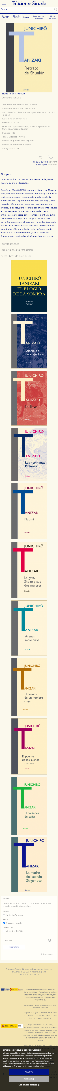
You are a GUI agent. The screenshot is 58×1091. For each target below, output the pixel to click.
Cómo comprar (52, 17)
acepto (29, 1072)
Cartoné (6, 129)
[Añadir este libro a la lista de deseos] (40, 157)
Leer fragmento (10, 244)
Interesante (47, 954)
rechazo (29, 1079)
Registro (25, 17)
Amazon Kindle (19, 129)
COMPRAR (52, 162)
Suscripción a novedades (38, 17)
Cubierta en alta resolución (17, 250)
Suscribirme (14, 947)
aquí (13, 1063)
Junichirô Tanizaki (11, 98)
